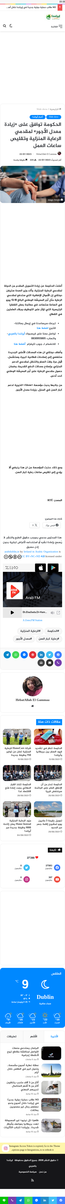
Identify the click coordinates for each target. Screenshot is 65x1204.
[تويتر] (49, 654)
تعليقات (11, 1036)
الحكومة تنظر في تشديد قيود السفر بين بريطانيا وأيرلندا (48, 751)
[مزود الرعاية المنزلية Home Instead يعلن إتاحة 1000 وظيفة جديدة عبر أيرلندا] (17, 809)
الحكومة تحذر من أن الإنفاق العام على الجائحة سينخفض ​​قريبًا (48, 787)
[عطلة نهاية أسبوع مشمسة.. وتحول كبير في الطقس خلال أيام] (51, 1070)
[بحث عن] (4, 27)
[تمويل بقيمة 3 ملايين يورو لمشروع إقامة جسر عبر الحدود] (48, 809)
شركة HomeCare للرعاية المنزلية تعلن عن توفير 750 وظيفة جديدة (18, 751)
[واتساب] (15, 654)
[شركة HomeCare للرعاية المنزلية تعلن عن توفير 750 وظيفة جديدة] (17, 737)
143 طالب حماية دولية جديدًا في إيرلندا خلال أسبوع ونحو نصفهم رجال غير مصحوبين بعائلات (23, 1105)
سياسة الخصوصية (28, 1172)
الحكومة (52, 631)
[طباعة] (41, 662)
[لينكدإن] (41, 654)
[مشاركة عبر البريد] (49, 662)
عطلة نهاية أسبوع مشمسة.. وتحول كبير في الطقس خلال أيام (23, 1069)
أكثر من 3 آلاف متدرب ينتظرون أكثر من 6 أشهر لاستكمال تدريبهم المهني (22, 1086)
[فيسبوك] (58, 654)
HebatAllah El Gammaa (46, 154)
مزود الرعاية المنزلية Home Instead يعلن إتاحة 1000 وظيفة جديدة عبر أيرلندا (17, 826)
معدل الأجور (23, 638)
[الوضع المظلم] (11, 27)
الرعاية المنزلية (29, 631)
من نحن (43, 1172)
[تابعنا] (6, 1148)
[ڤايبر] (58, 662)
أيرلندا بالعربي (16, 334)
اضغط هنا (42, 328)
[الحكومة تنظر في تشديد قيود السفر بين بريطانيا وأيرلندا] (48, 737)
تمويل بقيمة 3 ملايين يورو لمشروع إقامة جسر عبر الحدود (49, 824)
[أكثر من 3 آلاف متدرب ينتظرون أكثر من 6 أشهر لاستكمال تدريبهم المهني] (51, 1087)
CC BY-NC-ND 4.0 (33, 556)
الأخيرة (54, 1036)
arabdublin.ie (12, 552)
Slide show (42, 109)
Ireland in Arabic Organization (41, 552)
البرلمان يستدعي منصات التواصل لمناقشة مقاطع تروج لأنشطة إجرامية (23, 1051)
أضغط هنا (20, 344)
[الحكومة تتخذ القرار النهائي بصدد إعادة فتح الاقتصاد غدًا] (17, 773)
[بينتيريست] (32, 654)
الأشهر (33, 1036)
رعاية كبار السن (48, 638)
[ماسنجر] (24, 654)
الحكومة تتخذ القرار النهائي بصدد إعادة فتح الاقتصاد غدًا (18, 787)
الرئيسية (54, 109)
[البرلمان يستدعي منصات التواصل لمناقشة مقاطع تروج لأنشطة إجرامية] (51, 1053)
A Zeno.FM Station (32, 620)
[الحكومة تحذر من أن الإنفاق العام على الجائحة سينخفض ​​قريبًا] (48, 773)
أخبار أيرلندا (37, 117)
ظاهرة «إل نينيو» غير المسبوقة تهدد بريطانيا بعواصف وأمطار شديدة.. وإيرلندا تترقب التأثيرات (21, 1124)
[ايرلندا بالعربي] (53, 17)
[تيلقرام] (7, 654)
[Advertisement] (32, 67)
